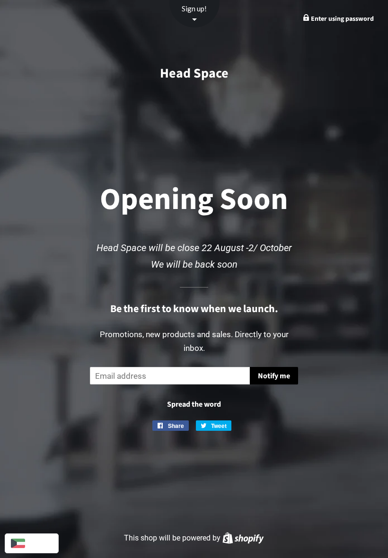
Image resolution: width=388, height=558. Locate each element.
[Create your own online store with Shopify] (243, 537)
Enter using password (341, 19)
